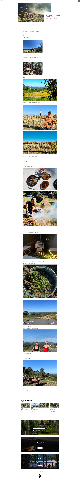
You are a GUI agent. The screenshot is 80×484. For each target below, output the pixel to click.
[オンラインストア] (77, 1)
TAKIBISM (29, 166)
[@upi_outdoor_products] (39, 471)
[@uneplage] (37, 471)
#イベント (49, 18)
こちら (42, 432)
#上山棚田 (32, 411)
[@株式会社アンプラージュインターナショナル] (42, 471)
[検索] (75, 1)
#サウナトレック (56, 18)
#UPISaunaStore (51, 411)
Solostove (29, 164)
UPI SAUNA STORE (48, 19)
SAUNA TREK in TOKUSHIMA (24, 409)
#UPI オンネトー (54, 411)
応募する (39, 465)
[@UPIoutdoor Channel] (40, 471)
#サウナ (47, 18)
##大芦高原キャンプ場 (52, 18)
